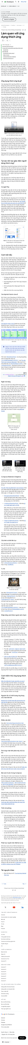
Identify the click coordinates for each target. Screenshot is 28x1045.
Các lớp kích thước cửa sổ (7, 323)
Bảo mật (3, 919)
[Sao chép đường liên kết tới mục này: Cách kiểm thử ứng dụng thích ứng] (5, 678)
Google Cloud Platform (6, 1024)
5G (2, 946)
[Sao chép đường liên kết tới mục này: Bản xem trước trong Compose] (23, 773)
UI (18, 6)
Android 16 (3, 969)
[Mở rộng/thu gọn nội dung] (10, 45)
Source (2, 921)
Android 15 (3, 971)
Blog (2, 926)
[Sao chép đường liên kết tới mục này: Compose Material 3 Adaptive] (22, 477)
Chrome (3, 1020)
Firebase (3, 1022)
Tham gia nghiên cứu (6, 1008)
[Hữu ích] (23, 30)
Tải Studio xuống (5, 993)
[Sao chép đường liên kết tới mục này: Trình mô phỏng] (12, 808)
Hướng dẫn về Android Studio (8, 986)
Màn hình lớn (4, 952)
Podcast (3, 928)
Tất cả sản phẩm (5, 1027)
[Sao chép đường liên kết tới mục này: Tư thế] (6, 569)
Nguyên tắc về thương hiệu (8, 1034)
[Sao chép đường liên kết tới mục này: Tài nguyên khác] (15, 870)
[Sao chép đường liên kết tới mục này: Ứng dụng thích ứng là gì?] (23, 81)
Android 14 (3, 974)
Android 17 (3, 967)
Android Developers (5, 25)
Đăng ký (22, 1038)
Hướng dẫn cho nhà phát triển (8, 989)
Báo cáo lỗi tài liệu (5, 1004)
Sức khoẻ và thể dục (5, 939)
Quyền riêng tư (4, 943)
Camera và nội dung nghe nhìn (8, 941)
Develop (3, 6)
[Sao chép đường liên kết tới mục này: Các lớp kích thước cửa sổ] (19, 294)
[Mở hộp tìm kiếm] (16, 2)
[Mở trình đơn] (2, 1)
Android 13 (3, 976)
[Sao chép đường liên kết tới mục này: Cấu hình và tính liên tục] (17, 540)
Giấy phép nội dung (17, 897)
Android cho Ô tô (5, 958)
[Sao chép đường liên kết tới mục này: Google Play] (10, 187)
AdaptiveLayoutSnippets (15, 376)
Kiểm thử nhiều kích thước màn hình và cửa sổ (12, 681)
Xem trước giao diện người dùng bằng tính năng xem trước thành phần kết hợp (13, 802)
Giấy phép (12, 1032)
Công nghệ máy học (5, 936)
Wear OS (3, 954)
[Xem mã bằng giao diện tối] (24, 373)
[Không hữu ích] (25, 30)
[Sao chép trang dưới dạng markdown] (7, 40)
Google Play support (5, 1006)
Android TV (3, 961)
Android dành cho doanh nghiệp (8, 917)
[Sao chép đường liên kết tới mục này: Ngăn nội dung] (11, 382)
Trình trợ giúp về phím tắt (10, 656)
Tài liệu (4, 27)
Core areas (12, 6)
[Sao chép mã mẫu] (26, 373)
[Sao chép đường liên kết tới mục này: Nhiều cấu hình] (11, 720)
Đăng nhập (23, 1)
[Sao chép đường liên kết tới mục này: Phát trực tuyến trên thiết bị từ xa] (24, 843)
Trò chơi (3, 934)
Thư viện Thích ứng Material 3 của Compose (12, 488)
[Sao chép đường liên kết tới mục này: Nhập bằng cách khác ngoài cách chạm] (2, 617)
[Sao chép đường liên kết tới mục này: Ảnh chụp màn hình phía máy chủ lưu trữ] (4, 753)
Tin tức (2, 924)
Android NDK (4, 996)
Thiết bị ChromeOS (5, 956)
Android (3, 914)
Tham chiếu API (4, 991)
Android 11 (3, 980)
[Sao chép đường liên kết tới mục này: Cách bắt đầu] (13, 255)
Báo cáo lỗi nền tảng (5, 1002)
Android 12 (3, 978)
